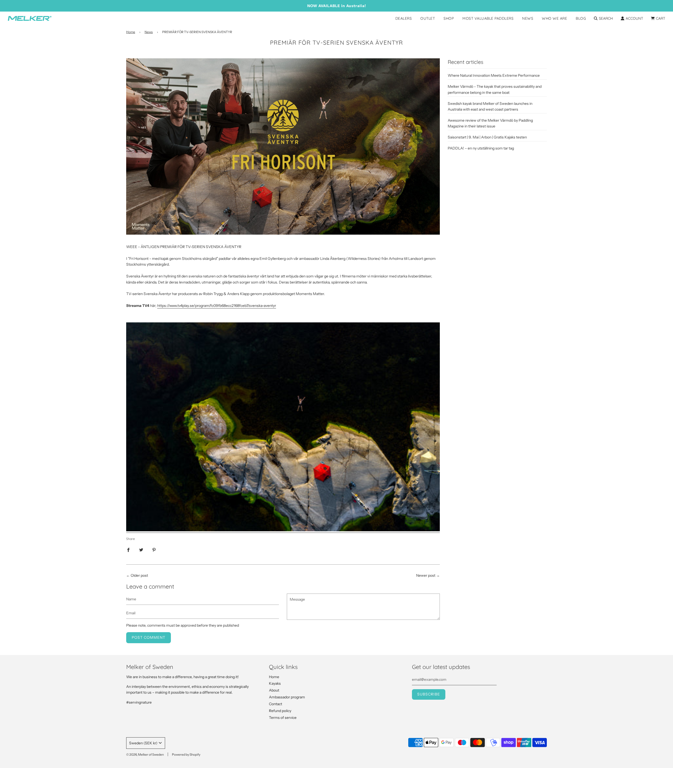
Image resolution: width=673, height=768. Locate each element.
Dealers (403, 18)
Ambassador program (287, 697)
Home (130, 32)
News (527, 18)
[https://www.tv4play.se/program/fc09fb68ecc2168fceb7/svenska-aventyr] (283, 530)
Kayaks (275, 683)
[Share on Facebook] (128, 549)
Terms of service (283, 717)
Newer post (425, 575)
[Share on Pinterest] (154, 549)
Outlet (427, 18)
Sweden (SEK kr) (143, 743)
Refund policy (280, 710)
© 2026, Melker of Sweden (145, 754)
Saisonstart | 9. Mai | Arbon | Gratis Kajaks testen (487, 137)
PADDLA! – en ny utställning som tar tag (481, 148)
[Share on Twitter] (141, 549)
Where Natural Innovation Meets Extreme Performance (494, 75)
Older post (139, 575)
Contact (275, 704)
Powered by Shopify (186, 754)
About (274, 690)
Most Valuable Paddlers (487, 18)
